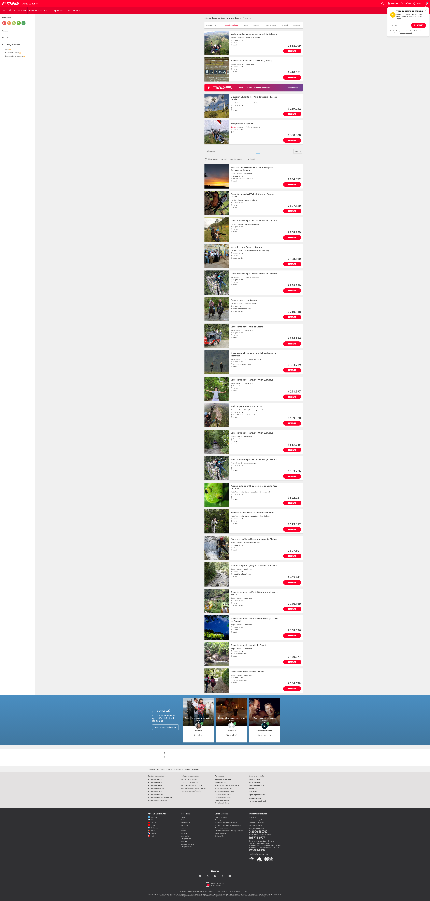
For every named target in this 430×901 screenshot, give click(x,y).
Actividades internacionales (157, 800)
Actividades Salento (154, 779)
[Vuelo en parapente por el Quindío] (216, 415)
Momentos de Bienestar (223, 779)
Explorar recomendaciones (165, 727)
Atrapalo (152, 769)
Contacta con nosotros (256, 823)
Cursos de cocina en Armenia (191, 791)
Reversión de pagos (255, 825)
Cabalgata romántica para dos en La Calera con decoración (210, 718)
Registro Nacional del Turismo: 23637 (194, 896)
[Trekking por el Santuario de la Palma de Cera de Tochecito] (216, 362)
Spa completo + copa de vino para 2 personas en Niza (240, 718)
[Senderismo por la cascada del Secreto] (216, 654)
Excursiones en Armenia (189, 779)
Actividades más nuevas (223, 797)
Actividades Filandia (155, 785)
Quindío (233, 127)
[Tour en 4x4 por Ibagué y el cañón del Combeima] (216, 574)
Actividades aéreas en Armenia (191, 785)
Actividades (161, 769)
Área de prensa (220, 820)
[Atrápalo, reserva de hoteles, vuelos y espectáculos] (10, 3)
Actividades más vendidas (223, 788)
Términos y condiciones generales (226, 823)
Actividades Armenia (155, 782)
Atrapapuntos (186, 839)
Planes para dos (220, 782)
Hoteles (184, 820)
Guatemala (154, 828)
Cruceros (184, 828)
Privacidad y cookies (221, 828)
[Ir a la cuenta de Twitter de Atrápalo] (207, 876)
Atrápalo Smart (186, 847)
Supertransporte (220, 833)
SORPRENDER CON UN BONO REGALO (228, 785)
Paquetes (184, 825)
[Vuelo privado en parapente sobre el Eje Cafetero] (216, 43)
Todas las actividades (222, 803)
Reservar (292, 50)
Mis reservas (253, 817)
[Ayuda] (417, 3)
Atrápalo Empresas (187, 844)
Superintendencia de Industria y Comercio (229, 831)
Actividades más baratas (223, 794)
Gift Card (184, 841)
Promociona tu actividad (257, 801)
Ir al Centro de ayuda (255, 820)
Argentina (154, 817)
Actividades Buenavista (156, 788)
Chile (152, 820)
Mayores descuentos (222, 800)
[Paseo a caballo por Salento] (216, 309)
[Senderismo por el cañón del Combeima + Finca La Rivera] (216, 601)
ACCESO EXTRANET (255, 798)
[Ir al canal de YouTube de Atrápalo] (230, 876)
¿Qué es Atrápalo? (221, 817)
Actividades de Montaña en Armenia (193, 788)
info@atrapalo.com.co (260, 854)
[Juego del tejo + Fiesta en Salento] (216, 256)
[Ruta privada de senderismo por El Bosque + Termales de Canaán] (216, 176)
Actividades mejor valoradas (224, 791)
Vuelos (183, 817)
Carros (183, 831)
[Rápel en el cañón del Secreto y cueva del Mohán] (216, 548)
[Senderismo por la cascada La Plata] (216, 680)
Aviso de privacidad (406, 33)
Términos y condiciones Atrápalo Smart (228, 825)
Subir (297, 151)
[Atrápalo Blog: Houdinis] (200, 876)
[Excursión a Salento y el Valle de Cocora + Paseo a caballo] (216, 106)
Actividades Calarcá (155, 791)
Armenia (178, 769)
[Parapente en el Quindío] (216, 132)
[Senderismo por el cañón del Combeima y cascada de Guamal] (216, 627)
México (153, 831)
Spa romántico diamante (264, 718)
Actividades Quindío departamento (160, 797)
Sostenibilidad (219, 836)
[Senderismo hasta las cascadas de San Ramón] (216, 521)
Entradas (184, 833)
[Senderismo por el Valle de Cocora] (216, 336)
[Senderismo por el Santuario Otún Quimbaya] (216, 69)
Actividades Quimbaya (155, 794)
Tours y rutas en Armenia (189, 782)
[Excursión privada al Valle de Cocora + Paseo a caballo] (216, 203)
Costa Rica (154, 823)
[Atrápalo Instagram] (222, 876)
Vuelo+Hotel (185, 823)
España (153, 825)
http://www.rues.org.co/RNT (260, 896)
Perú (152, 836)
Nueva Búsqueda (74, 11)
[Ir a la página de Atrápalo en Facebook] (215, 876)
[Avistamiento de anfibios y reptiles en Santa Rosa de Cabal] (216, 495)
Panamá (153, 833)
